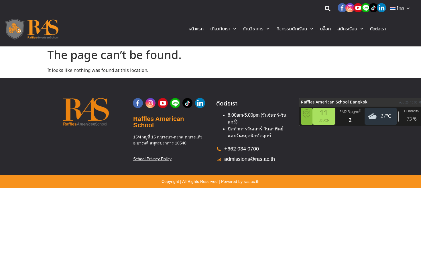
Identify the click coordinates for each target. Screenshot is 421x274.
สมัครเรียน (347, 29)
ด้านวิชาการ (253, 29)
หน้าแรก (196, 29)
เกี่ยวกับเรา (220, 29)
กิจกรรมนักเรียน (291, 29)
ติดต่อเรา (378, 29)
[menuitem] (400, 8)
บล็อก (325, 29)
